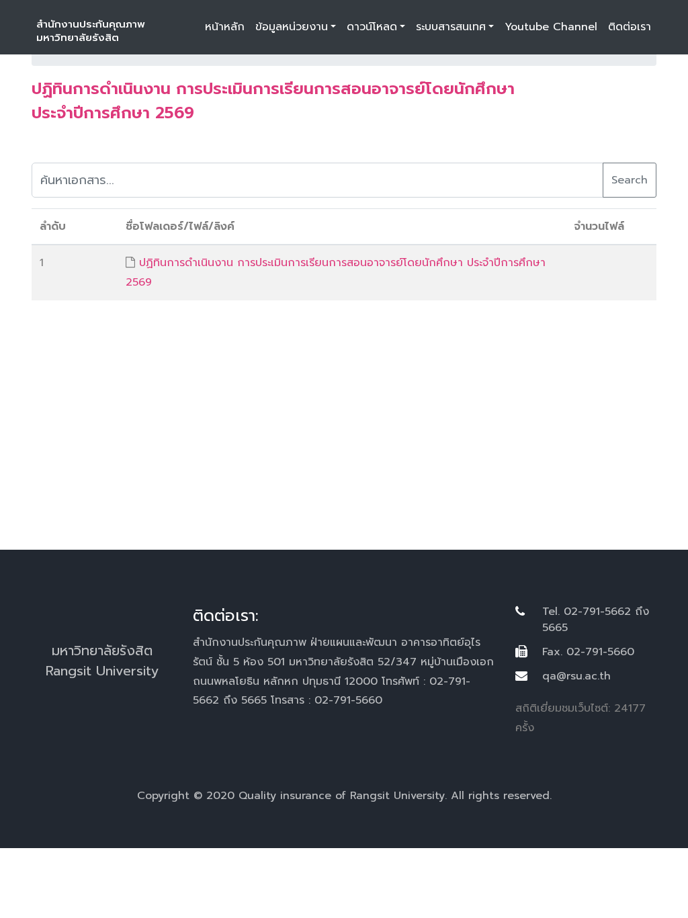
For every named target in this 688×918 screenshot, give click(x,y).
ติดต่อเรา (629, 27)
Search (629, 180)
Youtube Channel (551, 27)
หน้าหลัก (225, 27)
